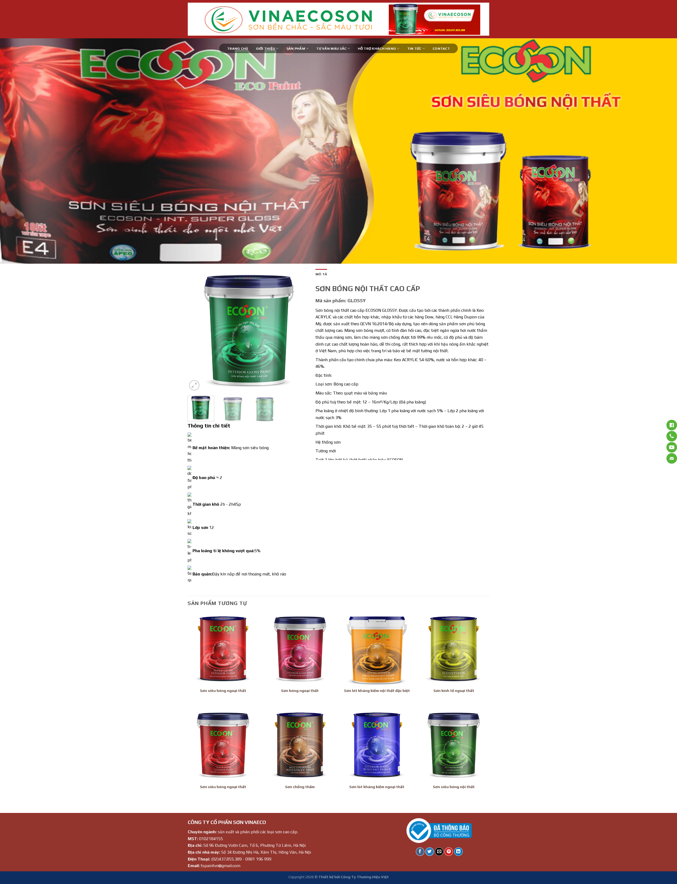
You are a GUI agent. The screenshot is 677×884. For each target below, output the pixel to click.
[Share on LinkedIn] (458, 851)
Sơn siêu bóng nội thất (454, 787)
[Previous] (20, 151)
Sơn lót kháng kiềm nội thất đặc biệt (377, 690)
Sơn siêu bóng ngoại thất (223, 690)
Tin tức (414, 48)
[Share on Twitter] (429, 851)
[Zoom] (194, 385)
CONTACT (441, 48)
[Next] (657, 151)
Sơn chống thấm (300, 787)
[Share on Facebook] (420, 851)
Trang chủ (237, 48)
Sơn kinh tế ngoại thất (453, 690)
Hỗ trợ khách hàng (377, 48)
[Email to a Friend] (439, 851)
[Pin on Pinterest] (448, 851)
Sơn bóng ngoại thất (300, 690)
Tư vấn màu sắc (331, 48)
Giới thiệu (265, 48)
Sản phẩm (295, 48)
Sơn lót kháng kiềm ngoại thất (376, 787)
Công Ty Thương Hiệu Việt (365, 877)
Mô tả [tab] (321, 274)
